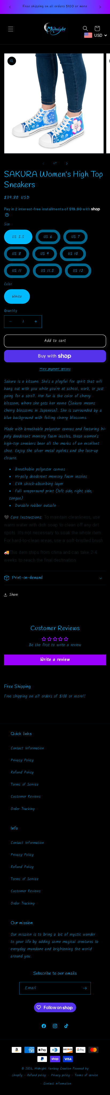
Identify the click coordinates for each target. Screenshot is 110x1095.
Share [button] (13, 595)
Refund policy (36, 1075)
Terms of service (86, 1075)
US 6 (48, 237)
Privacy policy (60, 1075)
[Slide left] (43, 163)
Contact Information (27, 748)
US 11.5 (47, 271)
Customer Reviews (26, 797)
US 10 (73, 254)
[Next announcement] (100, 7)
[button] (11, 29)
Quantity (10, 311)
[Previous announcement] (10, 7)
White (17, 296)
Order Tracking (23, 809)
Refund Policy (22, 772)
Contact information (57, 1083)
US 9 (44, 254)
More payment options (55, 369)
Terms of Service (25, 784)
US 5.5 (18, 237)
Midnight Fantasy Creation (53, 1068)
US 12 (78, 271)
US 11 (17, 271)
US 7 (75, 237)
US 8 (16, 254)
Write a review (55, 659)
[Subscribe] (85, 988)
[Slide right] (67, 163)
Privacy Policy (22, 760)
